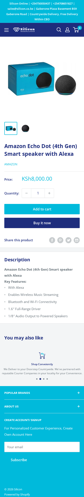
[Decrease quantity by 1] (26, 193)
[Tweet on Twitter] (68, 240)
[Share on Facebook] (52, 240)
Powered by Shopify (17, 494)
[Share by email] (77, 240)
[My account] (67, 29)
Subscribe (19, 460)
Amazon (10, 164)
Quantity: (11, 193)
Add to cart (42, 209)
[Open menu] (6, 30)
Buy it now (42, 223)
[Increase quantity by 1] (49, 193)
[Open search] (59, 29)
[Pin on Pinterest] (60, 240)
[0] (76, 29)
